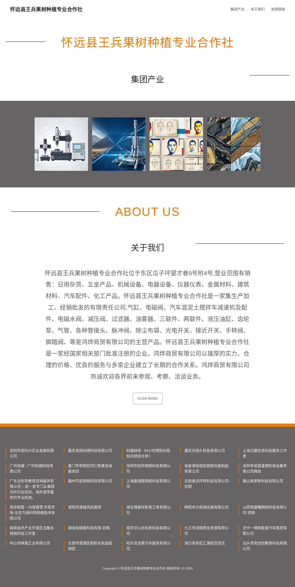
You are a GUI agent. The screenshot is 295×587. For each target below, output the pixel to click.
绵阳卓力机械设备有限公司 (206, 507)
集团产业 (237, 9)
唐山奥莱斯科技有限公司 (263, 481)
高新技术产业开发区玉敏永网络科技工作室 (32, 530)
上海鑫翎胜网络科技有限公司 (148, 483)
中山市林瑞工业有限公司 (30, 543)
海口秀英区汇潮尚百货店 (204, 543)
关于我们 (258, 9)
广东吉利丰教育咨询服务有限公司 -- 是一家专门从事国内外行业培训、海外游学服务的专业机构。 (32, 489)
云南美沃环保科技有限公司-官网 (207, 483)
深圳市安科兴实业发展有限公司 (32, 453)
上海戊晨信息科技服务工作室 (265, 453)
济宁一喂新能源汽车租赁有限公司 (265, 530)
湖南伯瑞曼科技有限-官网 (89, 528)
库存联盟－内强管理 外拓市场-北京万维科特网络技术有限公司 (32, 512)
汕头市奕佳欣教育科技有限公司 (265, 546)
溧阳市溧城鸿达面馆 (84, 507)
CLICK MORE (148, 398)
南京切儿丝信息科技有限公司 (148, 530)
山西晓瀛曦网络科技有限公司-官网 (265, 510)
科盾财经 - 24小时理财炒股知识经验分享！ (148, 453)
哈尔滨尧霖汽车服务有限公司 (148, 546)
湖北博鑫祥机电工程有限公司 (148, 510)
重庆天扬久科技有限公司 (204, 451)
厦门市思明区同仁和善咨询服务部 (90, 468)
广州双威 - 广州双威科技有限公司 (31, 468)
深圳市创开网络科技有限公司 (148, 468)
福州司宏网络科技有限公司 (90, 481)
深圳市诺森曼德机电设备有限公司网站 (265, 468)
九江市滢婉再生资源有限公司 (206, 530)
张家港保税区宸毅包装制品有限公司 (206, 468)
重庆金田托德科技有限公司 (90, 451)
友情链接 (278, 9)
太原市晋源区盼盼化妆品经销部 (90, 546)
